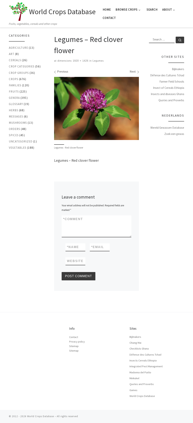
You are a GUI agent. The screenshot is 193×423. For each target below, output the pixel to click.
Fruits (14, 91)
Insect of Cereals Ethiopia (168, 88)
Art (11, 54)
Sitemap (74, 346)
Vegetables (17, 147)
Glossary (16, 104)
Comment (73, 219)
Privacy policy (77, 341)
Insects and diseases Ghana (167, 94)
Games (133, 390)
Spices (14, 135)
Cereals (15, 60)
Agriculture (18, 47)
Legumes (98, 60)
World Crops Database (142, 396)
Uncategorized (20, 141)
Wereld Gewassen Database (167, 127)
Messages (16, 116)
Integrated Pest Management (146, 366)
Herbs (13, 110)
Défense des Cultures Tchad (167, 75)
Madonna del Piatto (140, 372)
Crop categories (21, 66)
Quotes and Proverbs (171, 100)
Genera (14, 98)
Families (15, 85)
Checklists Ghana (139, 348)
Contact (73, 337)
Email (97, 247)
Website (75, 261)
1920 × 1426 (80, 60)
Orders (14, 129)
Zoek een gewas (174, 134)
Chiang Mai (135, 342)
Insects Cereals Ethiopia (143, 360)
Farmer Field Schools (171, 81)
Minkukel (134, 378)
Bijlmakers (178, 69)
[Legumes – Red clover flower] (96, 108)
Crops (13, 79)
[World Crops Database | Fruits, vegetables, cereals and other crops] (18, 10)
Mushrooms (18, 123)
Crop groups (19, 73)
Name (73, 247)
